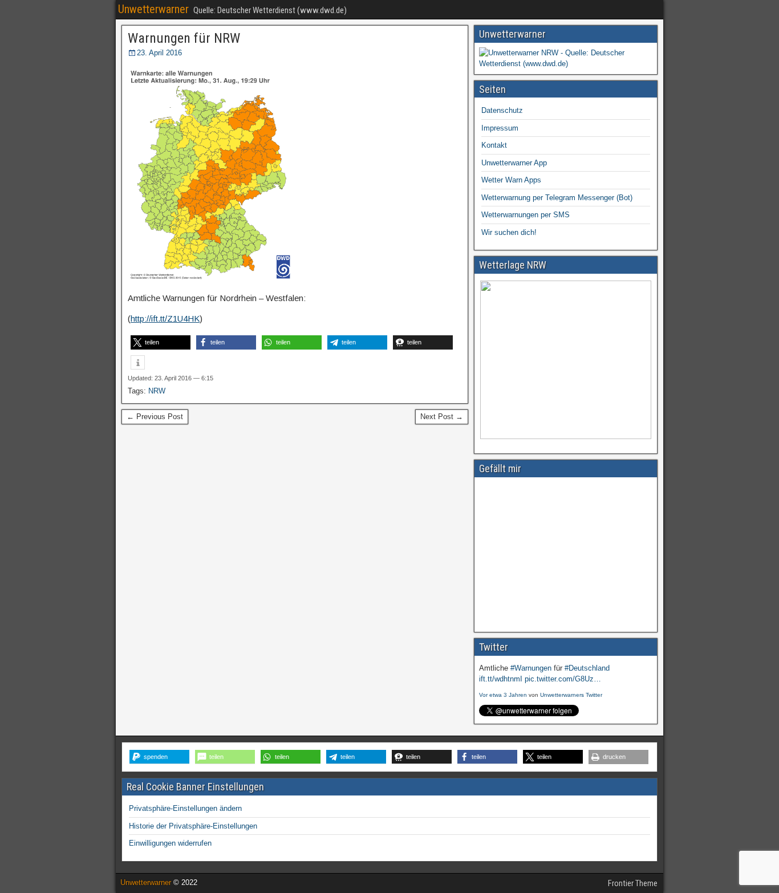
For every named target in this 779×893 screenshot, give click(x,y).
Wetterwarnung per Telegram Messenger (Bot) (556, 197)
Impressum (499, 128)
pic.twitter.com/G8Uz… (563, 679)
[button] (160, 342)
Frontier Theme (633, 883)
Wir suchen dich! (509, 232)
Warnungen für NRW (184, 38)
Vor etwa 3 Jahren (503, 695)
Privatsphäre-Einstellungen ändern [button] (185, 808)
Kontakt (494, 145)
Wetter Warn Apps (511, 180)
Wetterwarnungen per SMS (525, 214)
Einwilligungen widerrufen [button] (170, 843)
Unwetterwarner (153, 9)
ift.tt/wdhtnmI (500, 679)
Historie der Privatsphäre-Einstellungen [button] (193, 826)
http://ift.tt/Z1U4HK (165, 318)
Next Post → (441, 416)
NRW (156, 391)
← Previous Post (155, 416)
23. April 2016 (159, 52)
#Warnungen (530, 668)
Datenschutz (502, 110)
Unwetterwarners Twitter (571, 695)
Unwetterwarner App (514, 163)
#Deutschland (587, 668)
